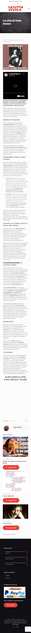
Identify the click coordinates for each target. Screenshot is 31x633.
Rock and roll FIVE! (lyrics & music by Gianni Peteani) (15, 563)
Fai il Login (10, 605)
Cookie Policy (16, 621)
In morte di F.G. (7, 523)
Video (7, 578)
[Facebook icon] (13, 4)
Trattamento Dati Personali (18, 623)
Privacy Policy (8, 621)
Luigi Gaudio (15, 40)
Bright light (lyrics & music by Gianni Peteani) (15, 552)
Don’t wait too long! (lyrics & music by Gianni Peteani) (15, 558)
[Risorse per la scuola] (15, 8)
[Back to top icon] (27, 629)
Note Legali (15, 624)
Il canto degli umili (8, 496)
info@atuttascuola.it (16, 1)
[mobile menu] (28, 8)
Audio (7, 575)
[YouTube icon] (15, 4)
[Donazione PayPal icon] (17, 4)
